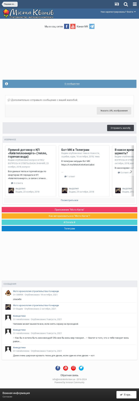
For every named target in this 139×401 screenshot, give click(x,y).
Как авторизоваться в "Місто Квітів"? (69, 216)
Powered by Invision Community (69, 382)
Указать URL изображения (114, 110)
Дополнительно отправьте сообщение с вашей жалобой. (44, 100)
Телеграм (69, 228)
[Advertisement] (69, 56)
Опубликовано (41, 294)
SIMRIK (19, 294)
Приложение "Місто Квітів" (69, 209)
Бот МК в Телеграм (75, 150)
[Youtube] (72, 26)
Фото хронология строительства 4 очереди (36, 291)
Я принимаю (129, 394)
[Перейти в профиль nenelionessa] (8, 317)
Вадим (11, 160)
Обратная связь (69, 375)
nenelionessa (22, 319)
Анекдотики (19, 316)
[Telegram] (91, 26)
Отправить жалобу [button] (120, 128)
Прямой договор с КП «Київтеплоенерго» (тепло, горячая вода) (27, 153)
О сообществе (72, 83)
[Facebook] (66, 26)
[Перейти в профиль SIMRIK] (8, 293)
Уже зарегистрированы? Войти (117, 12)
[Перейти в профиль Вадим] (11, 190)
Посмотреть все (69, 200)
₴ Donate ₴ (69, 222)
